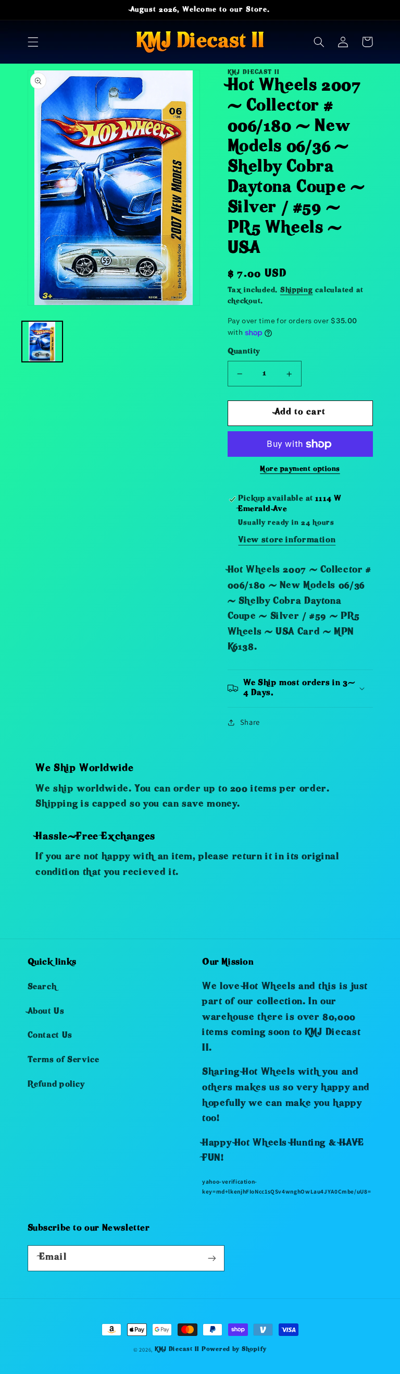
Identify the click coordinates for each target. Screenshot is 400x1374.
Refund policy (56, 1085)
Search (42, 987)
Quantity (244, 352)
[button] (33, 42)
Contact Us (50, 1036)
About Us (46, 1012)
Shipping (296, 291)
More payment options (300, 469)
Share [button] (250, 722)
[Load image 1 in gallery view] (42, 341)
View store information (286, 540)
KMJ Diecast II (177, 1349)
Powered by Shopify (234, 1349)
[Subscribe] (211, 1258)
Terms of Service (63, 1060)
